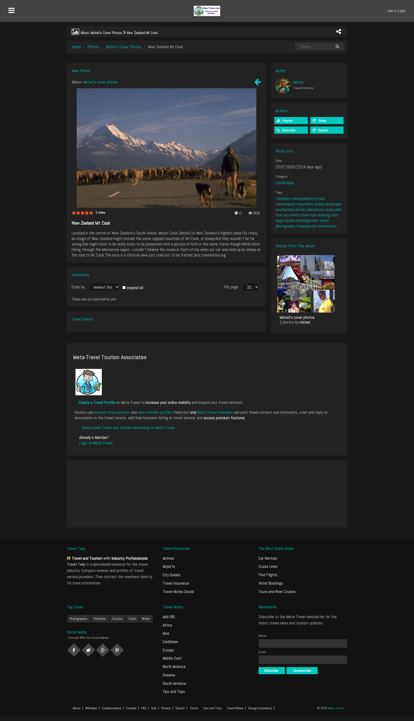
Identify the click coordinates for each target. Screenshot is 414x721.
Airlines (168, 558)
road (334, 215)
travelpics (283, 198)
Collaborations (111, 708)
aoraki (300, 209)
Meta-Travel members (215, 412)
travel (324, 220)
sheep (319, 204)
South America (174, 683)
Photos (93, 46)
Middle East (172, 658)
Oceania (169, 675)
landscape (333, 204)
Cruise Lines (268, 566)
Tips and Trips (174, 691)
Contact (131, 708)
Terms (194, 708)
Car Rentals (268, 558)
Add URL (169, 616)
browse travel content (112, 412)
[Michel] (283, 85)
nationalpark (286, 204)
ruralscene (332, 209)
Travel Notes (235, 708)
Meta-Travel (336, 708)
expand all (135, 287)
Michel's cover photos (123, 46)
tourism (117, 619)
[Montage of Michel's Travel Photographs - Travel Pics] (257, 83)
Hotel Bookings (271, 583)
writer (146, 619)
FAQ (143, 708)
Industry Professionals (129, 558)
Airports (169, 566)
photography (285, 226)
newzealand (301, 198)
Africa (167, 625)
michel (289, 220)
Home (76, 46)
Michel (298, 82)
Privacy (166, 708)
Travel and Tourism (87, 558)
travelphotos (306, 226)
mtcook (318, 198)
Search (180, 708)
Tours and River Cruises (277, 591)
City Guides (171, 574)
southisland (285, 209)
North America (174, 666)
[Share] (338, 31)
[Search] (337, 46)
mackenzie (314, 209)
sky (286, 215)
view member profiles (155, 412)
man (313, 215)
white (294, 215)
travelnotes (327, 226)
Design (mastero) (260, 708)
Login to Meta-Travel (95, 443)
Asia (166, 633)
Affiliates (91, 708)
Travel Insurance (176, 583)
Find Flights (268, 574)
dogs (279, 220)
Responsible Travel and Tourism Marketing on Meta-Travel (128, 427)
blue (279, 215)
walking (323, 215)
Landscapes (285, 182)
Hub (153, 708)
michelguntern (307, 220)
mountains (305, 204)
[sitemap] (69, 558)
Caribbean (170, 641)
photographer (78, 619)
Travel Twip (76, 564)
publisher (100, 619)
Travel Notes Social (178, 591)
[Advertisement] (207, 493)
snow (304, 215)
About (76, 708)
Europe (168, 650)
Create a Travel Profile (97, 402)
